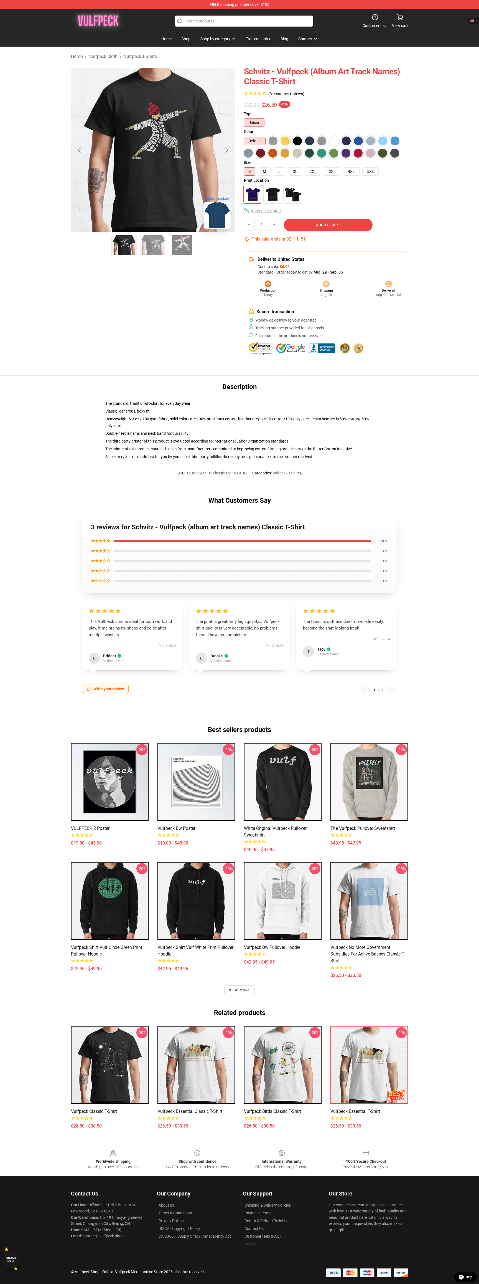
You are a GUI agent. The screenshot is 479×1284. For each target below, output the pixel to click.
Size (247, 162)
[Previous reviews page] (365, 690)
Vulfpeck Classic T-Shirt (94, 1111)
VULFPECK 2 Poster (90, 828)
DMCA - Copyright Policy (179, 1228)
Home (77, 56)
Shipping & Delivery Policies (267, 1205)
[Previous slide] (79, 150)
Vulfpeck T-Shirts (140, 56)
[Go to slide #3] (182, 245)
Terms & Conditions (175, 1213)
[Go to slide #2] (153, 245)
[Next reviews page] (392, 690)
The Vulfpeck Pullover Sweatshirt (362, 828)
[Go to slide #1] (124, 245)
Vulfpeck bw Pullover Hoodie (272, 947)
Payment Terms (257, 1213)
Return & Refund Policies (265, 1221)
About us (166, 1205)
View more (239, 990)
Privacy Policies (172, 1221)
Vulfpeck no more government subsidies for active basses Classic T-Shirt (367, 954)
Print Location (256, 180)
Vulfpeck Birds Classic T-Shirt (272, 1111)
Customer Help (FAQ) (262, 1236)
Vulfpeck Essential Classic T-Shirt (189, 1111)
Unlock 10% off (11, 1259)
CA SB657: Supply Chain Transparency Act (195, 1236)
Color (248, 131)
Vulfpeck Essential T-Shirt (355, 1111)
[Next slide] (226, 150)
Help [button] (469, 1277)
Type (248, 114)
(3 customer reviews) (286, 94)
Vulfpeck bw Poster (176, 828)
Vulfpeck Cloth (103, 56)
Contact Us (254, 1228)
